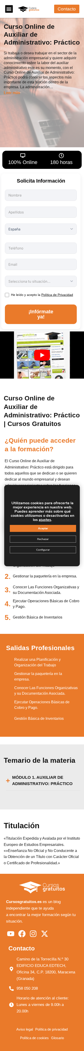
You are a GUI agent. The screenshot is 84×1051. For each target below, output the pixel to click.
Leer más (12, 93)
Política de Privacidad (57, 295)
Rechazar (43, 539)
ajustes (45, 520)
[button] (9, 9)
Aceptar (43, 528)
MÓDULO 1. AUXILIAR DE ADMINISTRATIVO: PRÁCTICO (42, 780)
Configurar (43, 550)
